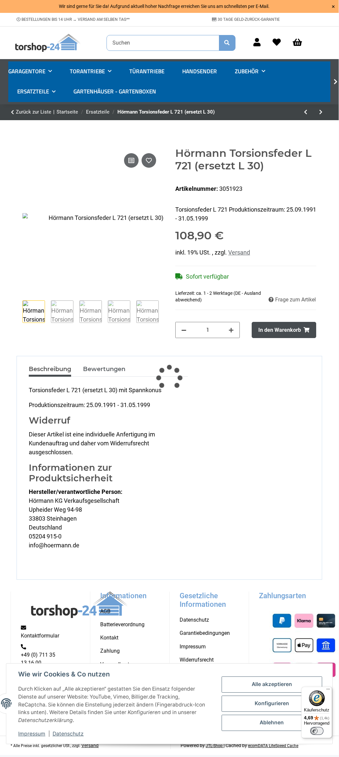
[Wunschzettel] (277, 42)
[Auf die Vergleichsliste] (131, 160)
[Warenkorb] (300, 42)
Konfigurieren (272, 703)
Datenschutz (68, 734)
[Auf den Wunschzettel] (149, 160)
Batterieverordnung (122, 624)
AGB (105, 611)
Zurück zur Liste (33, 112)
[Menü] (328, 691)
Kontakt (109, 638)
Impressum (31, 734)
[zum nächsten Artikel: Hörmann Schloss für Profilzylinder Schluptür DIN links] (320, 112)
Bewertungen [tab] (104, 369)
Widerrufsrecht (197, 660)
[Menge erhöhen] (231, 329)
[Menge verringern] (184, 329)
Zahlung (110, 651)
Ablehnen (272, 722)
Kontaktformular (40, 636)
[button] (257, 42)
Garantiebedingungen (205, 633)
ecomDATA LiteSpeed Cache (273, 745)
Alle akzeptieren (272, 684)
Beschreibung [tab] (50, 369)
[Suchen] (227, 43)
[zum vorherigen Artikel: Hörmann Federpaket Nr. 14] (305, 112)
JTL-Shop (215, 745)
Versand (239, 252)
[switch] (316, 731)
